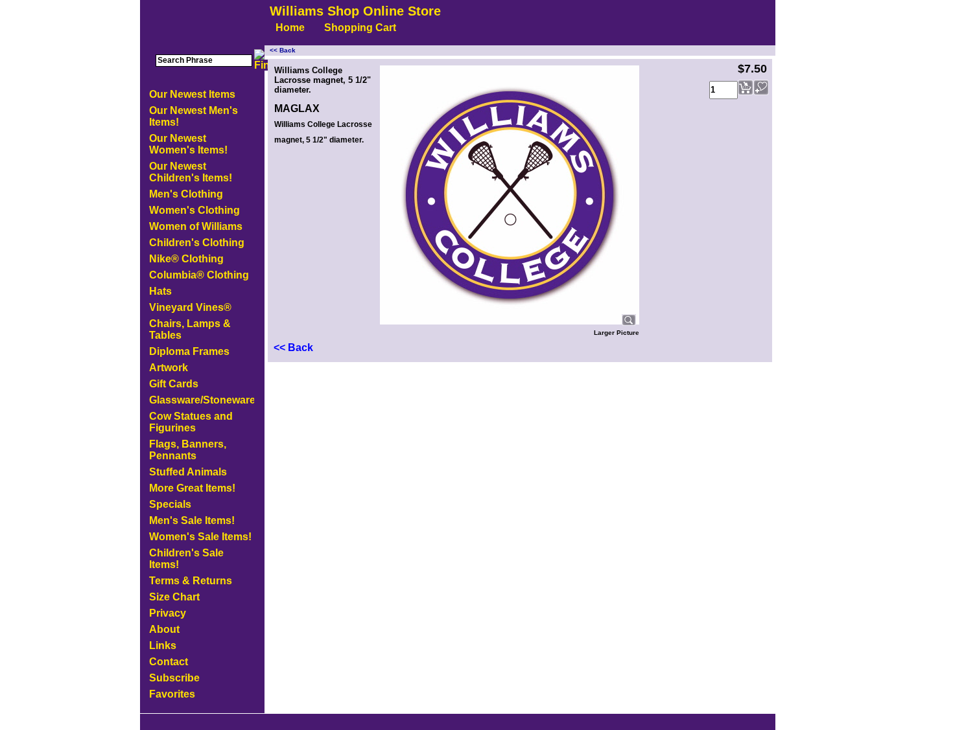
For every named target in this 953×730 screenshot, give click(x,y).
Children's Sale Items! (186, 558)
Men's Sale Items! (192, 520)
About (164, 629)
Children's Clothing (196, 242)
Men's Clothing (186, 194)
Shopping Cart (360, 27)
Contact (168, 661)
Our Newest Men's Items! (193, 116)
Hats (160, 291)
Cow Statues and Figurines (191, 422)
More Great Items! (192, 488)
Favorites (172, 694)
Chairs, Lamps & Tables (190, 329)
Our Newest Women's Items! (188, 144)
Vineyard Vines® (190, 307)
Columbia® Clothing (199, 274)
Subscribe (174, 677)
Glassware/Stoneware (201, 399)
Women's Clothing (194, 210)
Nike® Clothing (186, 258)
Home (290, 27)
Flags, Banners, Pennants (187, 450)
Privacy (167, 613)
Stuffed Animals (188, 471)
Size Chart (174, 596)
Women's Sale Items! (200, 536)
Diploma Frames (189, 351)
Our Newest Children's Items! (190, 172)
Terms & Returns (190, 580)
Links (162, 645)
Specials (170, 504)
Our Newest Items (192, 94)
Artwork (168, 367)
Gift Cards (173, 383)
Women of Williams (195, 226)
